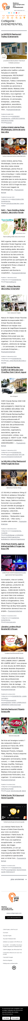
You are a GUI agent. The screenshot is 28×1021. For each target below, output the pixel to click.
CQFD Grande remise (12, 454)
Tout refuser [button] (6, 1018)
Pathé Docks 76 (10, 871)
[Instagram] (11, 13)
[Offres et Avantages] (12, 18)
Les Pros (20, 15)
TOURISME (4, 533)
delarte (24, 790)
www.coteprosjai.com (19, 10)
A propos (5, 932)
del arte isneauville (16, 790)
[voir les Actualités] (3, 18)
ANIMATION (15, 618)
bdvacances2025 (11, 700)
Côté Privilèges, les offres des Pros (12, 949)
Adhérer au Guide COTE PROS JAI (12, 941)
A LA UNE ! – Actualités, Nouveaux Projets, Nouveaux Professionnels (12, 945)
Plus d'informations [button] (7, 1014)
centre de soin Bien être (12, 203)
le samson (9, 122)
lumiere (14, 702)
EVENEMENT (16, 116)
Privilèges (12, 15)
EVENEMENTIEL (5, 118)
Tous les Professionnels (9, 938)
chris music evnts (11, 622)
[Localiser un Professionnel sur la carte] (24, 18)
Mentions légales (7, 960)
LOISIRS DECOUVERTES (18, 118)
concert (8, 790)
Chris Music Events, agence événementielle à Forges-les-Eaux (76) (13, 546)
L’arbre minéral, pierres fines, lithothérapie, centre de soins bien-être (13, 129)
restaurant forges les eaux (17, 539)
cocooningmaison (6, 702)
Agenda (8, 15)
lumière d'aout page (15, 704)
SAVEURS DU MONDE (7, 120)
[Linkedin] (14, 13)
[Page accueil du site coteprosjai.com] (6, 6)
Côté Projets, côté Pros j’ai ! (10, 929)
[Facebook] (9, 13)
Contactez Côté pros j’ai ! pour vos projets (12, 953)
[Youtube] (16, 13)
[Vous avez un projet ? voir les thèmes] (16, 18)
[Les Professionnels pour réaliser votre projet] (21, 18)
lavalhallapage (10, 535)
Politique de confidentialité (10, 963)
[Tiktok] (19, 13)
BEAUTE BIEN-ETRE (18, 199)
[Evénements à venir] (8, 18)
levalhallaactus (5, 539)
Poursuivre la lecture (13, 109)
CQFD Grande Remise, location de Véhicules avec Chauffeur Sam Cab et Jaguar (13, 369)
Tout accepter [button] (15, 1018)
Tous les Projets (7, 935)
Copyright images (8, 957)
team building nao (11, 281)
